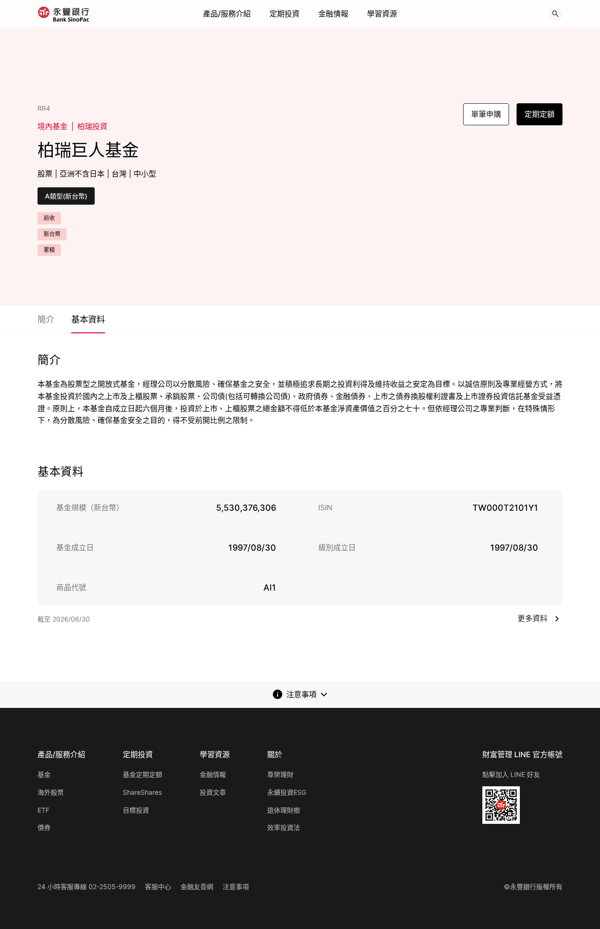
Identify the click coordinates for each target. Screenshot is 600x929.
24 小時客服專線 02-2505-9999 (86, 887)
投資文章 (213, 792)
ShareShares (142, 792)
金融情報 (333, 13)
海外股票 (51, 792)
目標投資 (136, 810)
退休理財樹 (283, 810)
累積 (49, 249)
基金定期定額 (142, 774)
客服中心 (158, 887)
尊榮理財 (280, 774)
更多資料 (533, 618)
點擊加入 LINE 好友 (511, 774)
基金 (44, 774)
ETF (43, 810)
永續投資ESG (286, 792)
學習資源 (382, 13)
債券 (44, 827)
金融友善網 (196, 887)
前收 (49, 218)
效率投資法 (283, 827)
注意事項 (236, 887)
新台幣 (52, 234)
